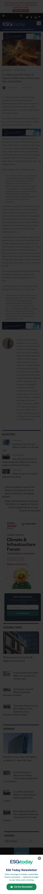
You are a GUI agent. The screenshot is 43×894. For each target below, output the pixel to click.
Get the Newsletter (23, 887)
